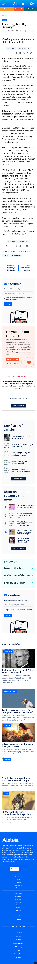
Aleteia (22, 31)
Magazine (18, 902)
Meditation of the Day (17, 575)
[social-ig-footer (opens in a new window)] (24, 926)
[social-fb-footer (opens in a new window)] (17, 926)
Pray (29, 9)
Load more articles (18, 479)
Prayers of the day (14, 582)
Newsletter (18, 897)
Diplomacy (7, 760)
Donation (18, 908)
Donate (17, 9)
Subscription (18, 905)
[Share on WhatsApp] (31, 53)
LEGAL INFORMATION (18, 943)
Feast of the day (13, 568)
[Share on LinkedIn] (20, 53)
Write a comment (18, 406)
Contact (18, 950)
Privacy (18, 957)
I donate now (11, 360)
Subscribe (7, 9)
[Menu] (6, 3)
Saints (6, 794)
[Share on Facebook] (16, 53)
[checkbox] (4, 298)
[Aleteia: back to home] (18, 4)
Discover (18, 888)
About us (18, 940)
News (4, 15)
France (5, 255)
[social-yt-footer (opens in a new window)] (13, 926)
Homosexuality (16, 255)
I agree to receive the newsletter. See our (19, 298)
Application (18, 899)
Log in (25, 398)
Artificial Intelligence (10, 692)
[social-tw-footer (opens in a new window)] (20, 926)
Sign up (8, 304)
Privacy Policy (18, 954)
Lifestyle (18, 882)
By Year (18, 919)
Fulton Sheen (8, 652)
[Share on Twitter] (24, 53)
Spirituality (18, 885)
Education (7, 726)
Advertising (18, 910)
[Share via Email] (27, 53)
